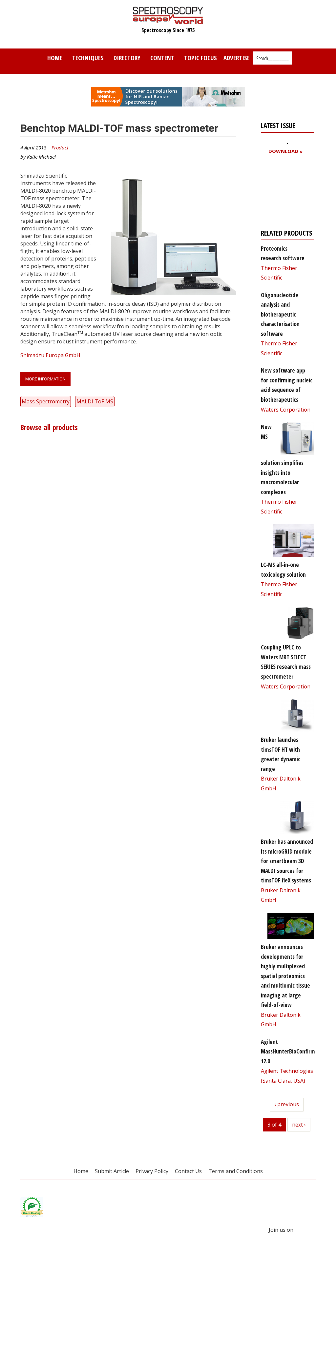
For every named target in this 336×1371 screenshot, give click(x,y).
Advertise (236, 57)
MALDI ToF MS (94, 401)
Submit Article (112, 1171)
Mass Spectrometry (46, 401)
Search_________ (272, 58)
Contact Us (188, 1171)
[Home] (168, 21)
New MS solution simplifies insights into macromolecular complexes (282, 459)
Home (54, 57)
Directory (127, 57)
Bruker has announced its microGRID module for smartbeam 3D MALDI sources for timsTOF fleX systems (287, 861)
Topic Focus (200, 57)
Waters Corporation (285, 409)
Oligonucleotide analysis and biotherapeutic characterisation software (280, 314)
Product (60, 147)
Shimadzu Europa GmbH (50, 355)
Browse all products (49, 427)
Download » (285, 151)
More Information (45, 379)
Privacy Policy (152, 1171)
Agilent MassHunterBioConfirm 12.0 (288, 1051)
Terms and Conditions (235, 1171)
